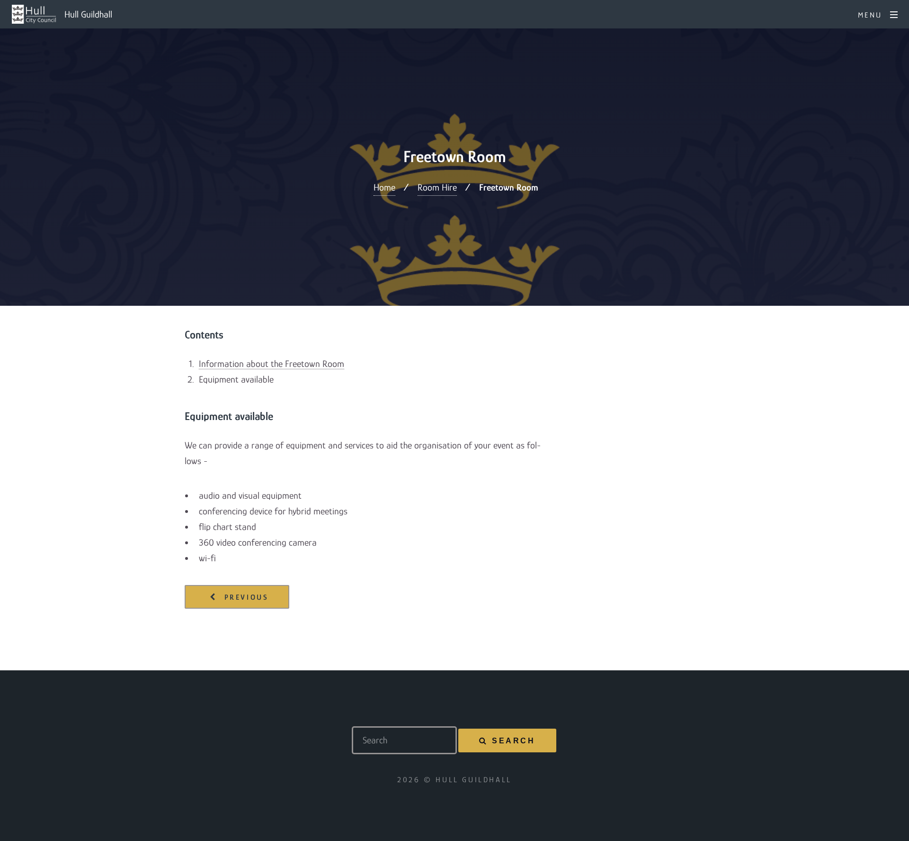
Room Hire (437, 187)
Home (384, 187)
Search (513, 741)
